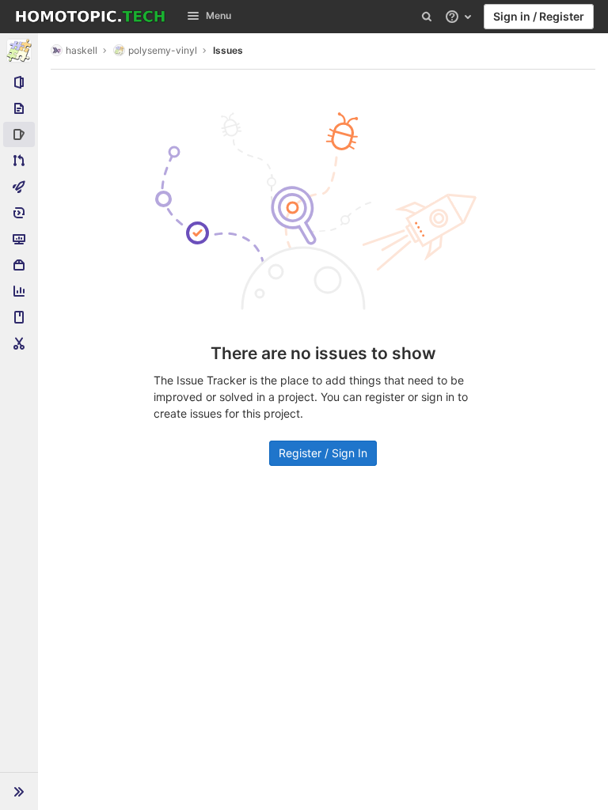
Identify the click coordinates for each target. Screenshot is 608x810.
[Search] (426, 16)
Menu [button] (218, 15)
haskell (81, 50)
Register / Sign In (323, 453)
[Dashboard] (90, 16)
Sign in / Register (538, 16)
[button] (19, 791)
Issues (228, 50)
